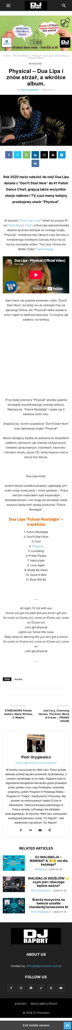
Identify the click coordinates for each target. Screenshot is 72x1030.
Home (6, 55)
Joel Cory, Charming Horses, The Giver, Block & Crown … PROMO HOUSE (54, 715)
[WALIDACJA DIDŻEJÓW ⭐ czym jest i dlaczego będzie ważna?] (14, 885)
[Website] (51, 988)
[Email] (44, 154)
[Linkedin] (35, 154)
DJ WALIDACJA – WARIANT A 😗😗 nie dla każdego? (49, 860)
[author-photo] (36, 752)
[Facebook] (9, 154)
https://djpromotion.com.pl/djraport (36, 762)
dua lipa (18, 679)
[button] (8, 5)
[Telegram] (62, 154)
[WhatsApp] (26, 154)
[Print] (53, 154)
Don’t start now (30, 220)
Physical (37, 546)
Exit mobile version (36, 1025)
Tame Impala (45, 249)
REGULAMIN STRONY (44, 1003)
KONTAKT (21, 1003)
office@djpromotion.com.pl (43, 966)
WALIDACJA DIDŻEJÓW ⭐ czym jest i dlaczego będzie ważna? (48, 882)
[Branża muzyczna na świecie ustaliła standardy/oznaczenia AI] (14, 906)
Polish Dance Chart (19, 225)
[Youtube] (40, 830)
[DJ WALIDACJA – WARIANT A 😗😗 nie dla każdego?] (14, 863)
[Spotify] (31, 988)
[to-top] (67, 1024)
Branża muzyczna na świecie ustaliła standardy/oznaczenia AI (48, 903)
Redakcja (40, 869)
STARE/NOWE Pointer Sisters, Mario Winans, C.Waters (18, 714)
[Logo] (36, 943)
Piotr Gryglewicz (30, 89)
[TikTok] (41, 988)
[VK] (35, 163)
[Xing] (49, 830)
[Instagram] (21, 988)
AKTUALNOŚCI (21, 55)
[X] (17, 154)
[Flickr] (30, 830)
